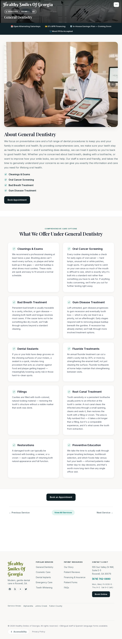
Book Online (101, 594)
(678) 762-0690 (101, 579)
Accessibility (20, 632)
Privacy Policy (38, 631)
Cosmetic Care (43, 572)
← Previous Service (19, 512)
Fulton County (55, 606)
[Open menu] (116, 4)
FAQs (66, 587)
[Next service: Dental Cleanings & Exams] (113, 84)
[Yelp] (15, 589)
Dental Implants (43, 577)
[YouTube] (20, 589)
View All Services (63, 512)
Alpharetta (28, 606)
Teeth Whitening (44, 587)
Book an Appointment (61, 497)
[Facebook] (10, 589)
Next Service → (105, 512)
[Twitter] (26, 589)
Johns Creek (41, 606)
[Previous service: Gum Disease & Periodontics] (9, 84)
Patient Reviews (72, 572)
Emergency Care (44, 582)
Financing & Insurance (74, 577)
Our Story (68, 567)
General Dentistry (44, 567)
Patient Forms (70, 582)
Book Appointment (17, 200)
